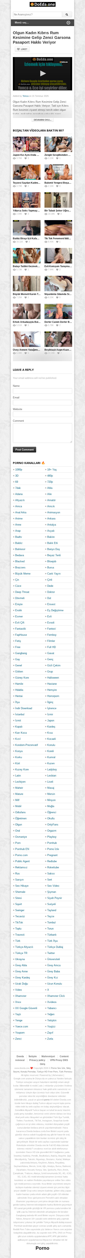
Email (16, 397)
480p (50, 475)
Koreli (50, 751)
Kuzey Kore (22, 769)
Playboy (52, 836)
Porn (18, 842)
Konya (19, 751)
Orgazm (51, 830)
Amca (18, 506)
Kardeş (51, 726)
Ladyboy (52, 769)
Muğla (50, 806)
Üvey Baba (53, 971)
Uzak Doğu (21, 983)
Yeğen (50, 1014)
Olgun (18, 824)
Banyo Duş (53, 549)
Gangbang (21, 653)
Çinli (49, 579)
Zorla (50, 1038)
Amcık (51, 506)
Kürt (17, 763)
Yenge (18, 1020)
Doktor (51, 592)
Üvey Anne (21, 971)
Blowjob (51, 561)
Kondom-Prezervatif (26, 745)
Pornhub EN (22, 849)
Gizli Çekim (53, 665)
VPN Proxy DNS (59, 1060)
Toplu (18, 928)
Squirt (18, 904)
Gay (17, 659)
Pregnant (52, 855)
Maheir (19, 787)
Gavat (50, 653)
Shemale (20, 891)
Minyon (51, 800)
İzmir (50, 714)
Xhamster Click (56, 995)
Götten (19, 671)
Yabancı (52, 1008)
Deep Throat (22, 592)
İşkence (51, 708)
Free (17, 647)
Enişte (19, 604)
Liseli (50, 781)
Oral (17, 830)
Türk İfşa (52, 940)
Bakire (51, 536)
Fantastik (20, 628)
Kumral (51, 757)
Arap (18, 530)
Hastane (52, 683)
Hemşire (52, 689)
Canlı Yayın (53, 573)
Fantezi (51, 628)
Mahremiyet (48, 1056)
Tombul (51, 922)
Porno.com (21, 855)
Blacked (20, 561)
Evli (49, 616)
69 (16, 481)
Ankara (51, 518)
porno (47, 1099)
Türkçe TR (21, 953)
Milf (17, 800)
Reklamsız (21, 867)
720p (50, 481)
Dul (49, 598)
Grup (50, 671)
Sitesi (18, 898)
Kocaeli (51, 738)
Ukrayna (20, 959)
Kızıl (18, 738)
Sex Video (53, 885)
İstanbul (19, 714)
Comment (18, 420)
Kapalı (19, 726)
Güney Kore (22, 677)
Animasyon (53, 512)
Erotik (18, 610)
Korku (18, 757)
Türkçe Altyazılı (24, 946)
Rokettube (53, 867)
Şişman (51, 891)
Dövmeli (20, 598)
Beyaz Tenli (54, 555)
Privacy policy (37, 1060)
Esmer (19, 616)
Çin (17, 579)
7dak (18, 487)
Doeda (20, 1056)
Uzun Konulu (54, 983)
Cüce (18, 585)
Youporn (20, 1032)
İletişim (33, 1056)
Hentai (19, 696)
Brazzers (20, 567)
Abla (49, 487)
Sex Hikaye (21, 885)
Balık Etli (52, 543)
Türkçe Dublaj (55, 946)
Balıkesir (20, 549)
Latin (18, 775)
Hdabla (19, 689)
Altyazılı (20, 500)
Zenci (18, 1038)
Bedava (19, 555)
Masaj (50, 787)
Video (18, 989)
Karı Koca (21, 732)
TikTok (19, 922)
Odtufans (20, 812)
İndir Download (23, 708)
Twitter (51, 953)
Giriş (42, 1064)
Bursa (50, 567)
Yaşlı (18, 1014)
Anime (19, 518)
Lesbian (51, 775)
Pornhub (52, 842)
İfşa (17, 702)
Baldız (19, 543)
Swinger (19, 910)
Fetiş (18, 640)
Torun (50, 928)
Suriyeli (51, 904)
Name (16, 385)
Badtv (18, 536)
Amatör (51, 500)
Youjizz (51, 1026)
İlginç (50, 702)
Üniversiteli (53, 959)
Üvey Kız (52, 977)
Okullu (51, 818)
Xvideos (52, 1002)
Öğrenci (51, 812)
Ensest (51, 604)
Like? (24, 49)
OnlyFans (52, 824)
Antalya (51, 524)
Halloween (53, 677)
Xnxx (18, 1002)
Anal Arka (20, 512)
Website (17, 409)
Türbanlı (52, 934)
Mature (19, 793)
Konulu (51, 745)
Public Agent (22, 861)
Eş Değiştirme (55, 610)
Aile (49, 494)
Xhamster (20, 995)
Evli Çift (19, 622)
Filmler (51, 640)
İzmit (18, 720)
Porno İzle (53, 849)
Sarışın (19, 879)
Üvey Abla (21, 965)
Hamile (19, 683)
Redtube (52, 861)
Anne (18, 524)
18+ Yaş (52, 469)
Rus (17, 873)
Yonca (25, 96)
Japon (50, 720)
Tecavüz (20, 916)
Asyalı (51, 530)
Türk (17, 940)
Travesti (20, 934)
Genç (50, 659)
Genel (18, 665)
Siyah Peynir (54, 898)
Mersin (51, 793)
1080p (18, 469)
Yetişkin (51, 1020)
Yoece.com (21, 1026)
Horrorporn (53, 696)
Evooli (50, 622)
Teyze (50, 916)
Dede (50, 585)
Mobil (18, 806)
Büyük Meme (22, 573)
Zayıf (50, 1032)
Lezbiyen (20, 781)
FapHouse (21, 634)
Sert (49, 879)
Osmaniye (21, 836)
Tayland (51, 910)
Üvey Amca (53, 965)
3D (16, 475)
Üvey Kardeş (22, 977)
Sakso (51, 873)
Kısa (50, 732)
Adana (19, 494)
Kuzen (51, 763)
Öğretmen (20, 818)
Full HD (51, 647)
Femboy (52, 634)
